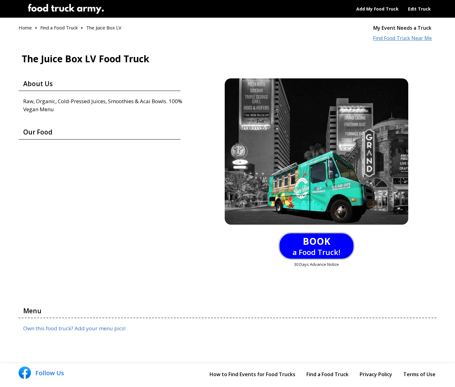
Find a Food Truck (327, 374)
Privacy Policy (376, 374)
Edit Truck (419, 9)
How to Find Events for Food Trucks (252, 374)
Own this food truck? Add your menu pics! (74, 328)
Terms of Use (419, 374)
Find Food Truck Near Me (402, 38)
